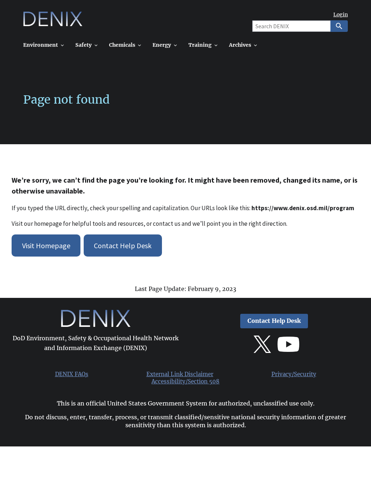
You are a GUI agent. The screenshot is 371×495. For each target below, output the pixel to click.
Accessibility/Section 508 (185, 381)
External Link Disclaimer (179, 374)
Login (340, 15)
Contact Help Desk (122, 245)
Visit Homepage (46, 245)
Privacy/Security (293, 374)
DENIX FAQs (71, 374)
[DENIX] (52, 21)
